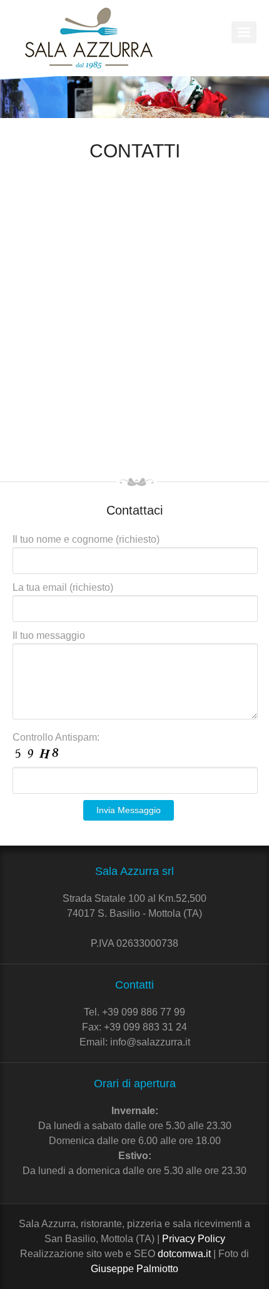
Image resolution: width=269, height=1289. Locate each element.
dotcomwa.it (184, 1253)
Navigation (243, 32)
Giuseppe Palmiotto (134, 1268)
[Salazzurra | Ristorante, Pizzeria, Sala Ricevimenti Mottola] (89, 38)
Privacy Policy (193, 1238)
